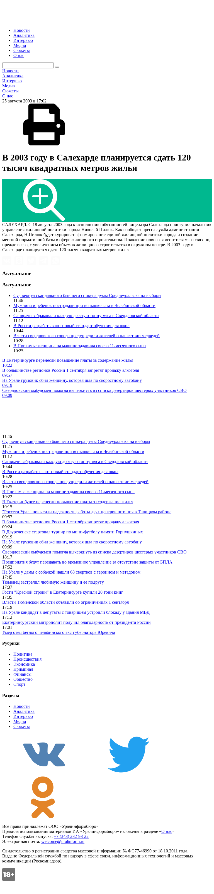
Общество (23, 679)
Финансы (22, 674)
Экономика (24, 664)
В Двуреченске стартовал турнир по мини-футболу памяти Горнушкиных (72, 531)
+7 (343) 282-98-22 (71, 836)
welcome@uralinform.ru (62, 841)
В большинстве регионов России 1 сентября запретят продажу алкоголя (70, 521)
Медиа (19, 45)
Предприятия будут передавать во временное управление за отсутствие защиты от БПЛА (87, 562)
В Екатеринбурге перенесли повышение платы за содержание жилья (67, 501)
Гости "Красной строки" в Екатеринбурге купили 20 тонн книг (62, 592)
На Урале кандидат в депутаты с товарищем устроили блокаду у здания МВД (76, 612)
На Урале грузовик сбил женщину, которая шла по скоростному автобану (72, 542)
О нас (18, 55)
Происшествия (27, 659)
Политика (22, 654)
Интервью (23, 40)
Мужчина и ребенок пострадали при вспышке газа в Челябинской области (84, 305)
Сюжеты (21, 50)
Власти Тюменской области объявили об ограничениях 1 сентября (65, 602)
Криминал (23, 669)
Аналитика (24, 35)
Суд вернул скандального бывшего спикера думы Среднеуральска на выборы (87, 295)
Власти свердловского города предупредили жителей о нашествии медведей (86, 335)
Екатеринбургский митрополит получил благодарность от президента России (76, 622)
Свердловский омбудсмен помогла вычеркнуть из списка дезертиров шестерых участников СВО (94, 552)
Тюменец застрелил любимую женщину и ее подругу (53, 582)
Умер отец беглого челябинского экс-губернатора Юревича (58, 632)
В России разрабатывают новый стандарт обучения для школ (71, 325)
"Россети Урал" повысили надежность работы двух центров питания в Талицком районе (86, 511)
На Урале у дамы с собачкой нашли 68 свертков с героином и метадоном (71, 572)
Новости (21, 30)
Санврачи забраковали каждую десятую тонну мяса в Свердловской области (86, 315)
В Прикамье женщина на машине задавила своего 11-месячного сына (79, 345)
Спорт (19, 684)
